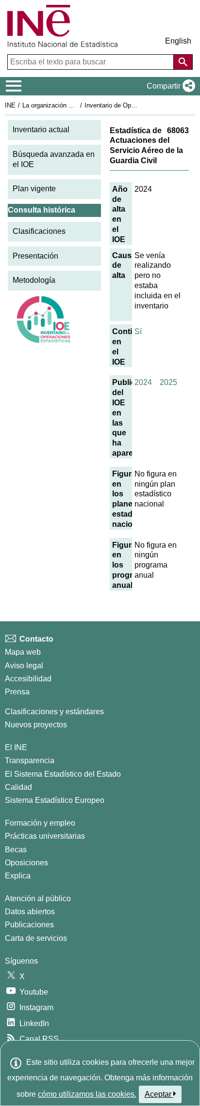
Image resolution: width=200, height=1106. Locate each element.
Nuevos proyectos (36, 725)
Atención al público (38, 898)
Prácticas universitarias (45, 836)
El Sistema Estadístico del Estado (63, 774)
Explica (18, 876)
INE (10, 105)
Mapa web (23, 652)
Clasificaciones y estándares (54, 711)
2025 (168, 382)
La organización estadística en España (77, 105)
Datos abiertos (30, 911)
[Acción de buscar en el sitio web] (183, 62)
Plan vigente (34, 188)
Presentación (35, 256)
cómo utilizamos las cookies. (87, 1094)
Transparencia (29, 760)
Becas (16, 849)
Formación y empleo (40, 823)
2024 (143, 382)
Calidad (18, 787)
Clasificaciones (39, 231)
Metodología (34, 280)
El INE (16, 747)
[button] (169, 86)
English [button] (178, 41)
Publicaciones (29, 925)
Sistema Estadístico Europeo (54, 800)
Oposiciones (26, 863)
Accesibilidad (28, 679)
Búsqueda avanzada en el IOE (54, 159)
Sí (138, 331)
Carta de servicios (36, 938)
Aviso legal (24, 665)
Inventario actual (41, 129)
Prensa (17, 692)
